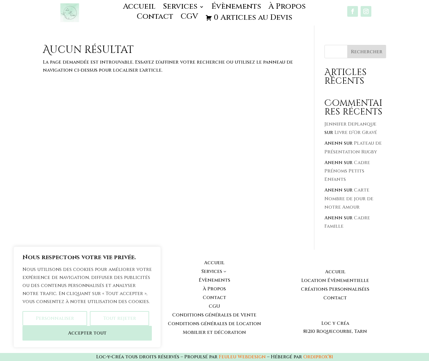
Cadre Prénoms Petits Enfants (347, 171)
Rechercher (366, 52)
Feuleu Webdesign (242, 357)
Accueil (139, 8)
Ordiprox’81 (318, 357)
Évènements (236, 8)
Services (180, 8)
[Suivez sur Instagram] (366, 11)
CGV (189, 18)
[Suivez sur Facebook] (352, 11)
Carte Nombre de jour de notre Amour (348, 198)
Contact (155, 18)
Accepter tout (87, 333)
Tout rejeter (119, 318)
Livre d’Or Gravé (355, 132)
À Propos (287, 8)
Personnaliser (55, 318)
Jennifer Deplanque (350, 124)
